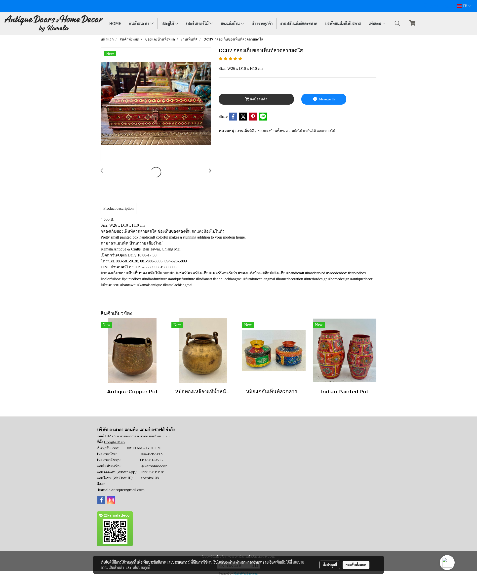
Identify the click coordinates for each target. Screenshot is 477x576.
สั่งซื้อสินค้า (258, 99)
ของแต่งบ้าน (231, 23)
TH (465, 6)
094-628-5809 (152, 454)
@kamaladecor (154, 466)
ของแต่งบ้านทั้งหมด (273, 130)
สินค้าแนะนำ (139, 23)
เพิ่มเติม (375, 23)
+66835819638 (152, 472)
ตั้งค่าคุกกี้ (330, 565)
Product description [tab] (118, 208)
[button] (397, 23)
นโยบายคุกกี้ (141, 567)
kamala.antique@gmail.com (121, 490)
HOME (115, 23)
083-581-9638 (151, 460)
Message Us (326, 99)
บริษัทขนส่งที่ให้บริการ (343, 23)
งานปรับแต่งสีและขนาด (298, 23)
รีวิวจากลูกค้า (262, 23)
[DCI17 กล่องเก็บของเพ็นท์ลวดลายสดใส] (156, 104)
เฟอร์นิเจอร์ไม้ (197, 23)
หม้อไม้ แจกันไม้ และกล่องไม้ (313, 130)
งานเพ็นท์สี (246, 130)
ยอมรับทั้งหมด (356, 565)
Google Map (114, 442)
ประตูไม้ (168, 23)
